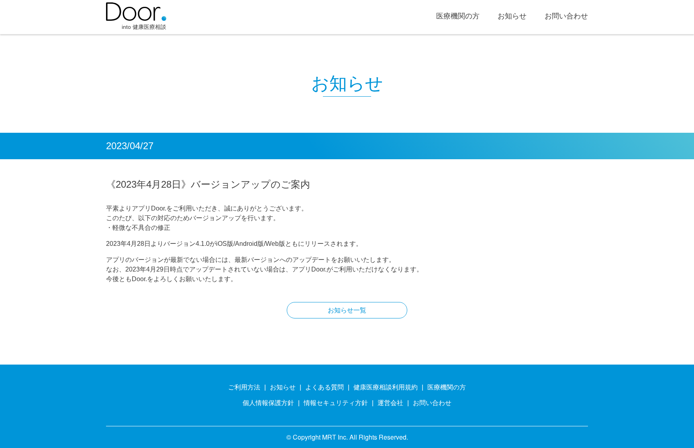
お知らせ (512, 16)
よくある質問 (324, 387)
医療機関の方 (458, 16)
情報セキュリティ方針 (336, 402)
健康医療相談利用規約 (385, 387)
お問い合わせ (566, 16)
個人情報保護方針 (268, 402)
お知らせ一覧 (347, 310)
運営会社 (390, 402)
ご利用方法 (244, 387)
